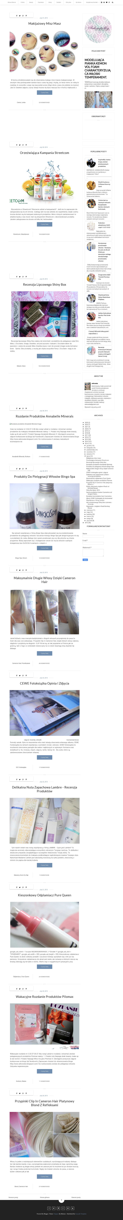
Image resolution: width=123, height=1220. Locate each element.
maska (24, 1081)
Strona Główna (12, 2)
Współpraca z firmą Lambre (95, 500)
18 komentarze (44, 234)
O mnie (22, 2)
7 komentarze (44, 875)
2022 (86, 425)
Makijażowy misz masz (44, 23)
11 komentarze (44, 1081)
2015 (86, 439)
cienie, (19, 102)
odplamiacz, (17, 976)
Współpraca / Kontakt (99, 573)
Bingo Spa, (18, 558)
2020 (86, 429)
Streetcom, (17, 234)
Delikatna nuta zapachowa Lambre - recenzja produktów (44, 789)
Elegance (56, 1214)
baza (23, 366)
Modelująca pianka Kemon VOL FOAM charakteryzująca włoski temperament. (98, 68)
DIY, (17, 767)
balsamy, (17, 875)
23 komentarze (44, 102)
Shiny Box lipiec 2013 (93, 490)
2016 (86, 437)
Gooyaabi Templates (80, 1214)
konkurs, (19, 1081)
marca (89, 516)
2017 (86, 435)
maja (88, 512)
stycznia (89, 520)
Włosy (50, 2)
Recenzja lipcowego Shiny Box (44, 284)
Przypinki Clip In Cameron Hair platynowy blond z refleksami (44, 1103)
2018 (86, 433)
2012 (86, 523)
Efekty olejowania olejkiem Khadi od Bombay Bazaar (97, 487)
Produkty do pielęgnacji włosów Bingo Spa (44, 476)
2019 (86, 431)
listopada (90, 448)
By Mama (78, 2)
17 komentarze (44, 767)
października (91, 450)
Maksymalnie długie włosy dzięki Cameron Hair (44, 580)
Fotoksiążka (22, 767)
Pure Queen (25, 976)
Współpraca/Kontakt (92, 2)
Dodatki (59, 2)
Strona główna (44, 1197)
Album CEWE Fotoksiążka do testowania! (99, 498)
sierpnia (89, 454)
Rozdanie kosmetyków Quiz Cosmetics (99, 496)
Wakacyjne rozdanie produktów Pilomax (44, 996)
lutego (89, 518)
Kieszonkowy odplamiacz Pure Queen (44, 895)
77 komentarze (44, 456)
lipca (88, 456)
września (90, 452)
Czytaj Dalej (44, 92)
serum (25, 558)
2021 (86, 427)
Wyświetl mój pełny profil (93, 407)
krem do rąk (24, 875)
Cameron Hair (23, 1186)
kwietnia (89, 514)
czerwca (90, 510)
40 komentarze (44, 663)
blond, (17, 1186)
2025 (86, 422)
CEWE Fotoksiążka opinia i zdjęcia (44, 683)
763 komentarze (44, 366)
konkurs (27, 456)
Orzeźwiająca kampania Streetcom (44, 153)
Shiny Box (68, 2)
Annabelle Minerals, (18, 456)
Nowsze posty (13, 1197)
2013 (86, 443)
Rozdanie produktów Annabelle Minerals (44, 416)
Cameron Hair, (16, 663)
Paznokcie (41, 2)
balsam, (19, 366)
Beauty (31, 2)
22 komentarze (44, 976)
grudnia (89, 446)
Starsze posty (76, 1197)
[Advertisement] (45, 126)
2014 (86, 441)
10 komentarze (44, 558)
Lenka (23, 102)
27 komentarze (44, 1186)
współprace (25, 234)
